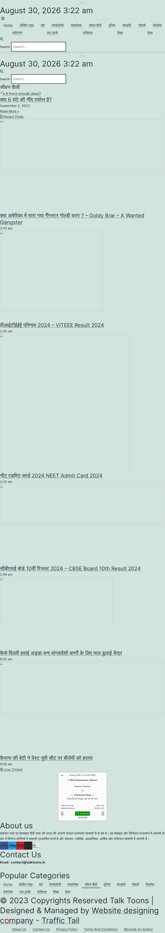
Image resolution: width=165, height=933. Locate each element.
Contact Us (41, 929)
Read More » (9, 111)
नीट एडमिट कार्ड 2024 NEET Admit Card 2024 (51, 475)
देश (43, 25)
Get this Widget (82, 817)
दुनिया (112, 25)
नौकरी (142, 25)
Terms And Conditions (101, 929)
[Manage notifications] (7, 921)
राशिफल (87, 33)
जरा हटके (52, 33)
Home (8, 25)
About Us (19, 929)
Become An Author (138, 929)
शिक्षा (120, 33)
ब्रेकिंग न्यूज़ (27, 25)
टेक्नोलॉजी (58, 25)
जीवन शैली (95, 25)
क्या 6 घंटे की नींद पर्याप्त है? (26, 99)
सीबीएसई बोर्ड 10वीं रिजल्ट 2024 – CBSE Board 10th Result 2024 (70, 568)
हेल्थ (150, 33)
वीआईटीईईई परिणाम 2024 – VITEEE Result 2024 (52, 325)
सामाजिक (76, 25)
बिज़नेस (157, 25)
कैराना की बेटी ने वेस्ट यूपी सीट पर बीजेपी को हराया (46, 758)
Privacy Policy (67, 929)
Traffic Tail (60, 920)
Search (5, 46)
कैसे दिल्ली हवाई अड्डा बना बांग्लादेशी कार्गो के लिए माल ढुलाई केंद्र (61, 653)
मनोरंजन (17, 33)
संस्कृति (126, 25)
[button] (82, 18)
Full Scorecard (82, 813)
